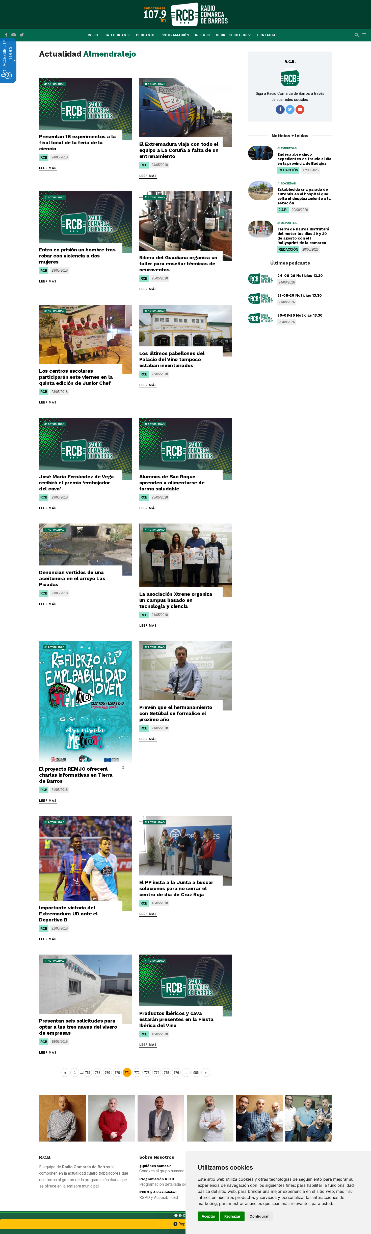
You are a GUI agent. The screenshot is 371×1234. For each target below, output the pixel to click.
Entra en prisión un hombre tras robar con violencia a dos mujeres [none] (77, 256)
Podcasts (145, 35)
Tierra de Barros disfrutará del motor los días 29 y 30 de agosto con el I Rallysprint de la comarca (303, 236)
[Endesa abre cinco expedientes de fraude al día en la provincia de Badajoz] (260, 153)
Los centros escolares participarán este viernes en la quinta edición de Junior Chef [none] (76, 377)
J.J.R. (283, 210)
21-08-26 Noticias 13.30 (299, 295)
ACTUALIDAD (55, 84)
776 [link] (176, 1073)
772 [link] (137, 1073)
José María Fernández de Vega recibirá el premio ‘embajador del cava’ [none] (76, 482)
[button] (357, 35)
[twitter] (290, 109)
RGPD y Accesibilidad (157, 1192)
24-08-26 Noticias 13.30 (300, 275)
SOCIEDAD (288, 183)
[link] (186, 1072)
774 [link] (156, 1073)
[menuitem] (93, 35)
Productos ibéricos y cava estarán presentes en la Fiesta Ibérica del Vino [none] (176, 1019)
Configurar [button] (259, 1216)
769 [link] (107, 1073)
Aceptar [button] (208, 1216)
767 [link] (87, 1073)
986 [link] (196, 1073)
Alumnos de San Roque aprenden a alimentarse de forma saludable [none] (172, 482)
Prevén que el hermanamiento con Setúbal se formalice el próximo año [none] (175, 713)
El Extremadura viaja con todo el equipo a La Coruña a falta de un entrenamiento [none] (179, 150)
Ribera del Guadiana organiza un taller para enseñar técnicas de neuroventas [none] (178, 263)
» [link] (206, 1073)
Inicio (93, 35)
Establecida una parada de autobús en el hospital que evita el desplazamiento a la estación (304, 196)
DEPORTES (288, 222)
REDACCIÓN (288, 170)
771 (127, 1073)
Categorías (115, 35)
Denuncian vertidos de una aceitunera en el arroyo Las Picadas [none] (72, 578)
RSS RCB (202, 35)
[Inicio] (199, 14)
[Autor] (290, 78)
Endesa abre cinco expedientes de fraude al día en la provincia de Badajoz (304, 159)
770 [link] (117, 1073)
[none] (85, 108)
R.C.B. (290, 61)
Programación (175, 35)
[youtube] (13, 35)
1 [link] (75, 1073)
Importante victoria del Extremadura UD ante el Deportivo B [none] (68, 914)
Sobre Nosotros (232, 35)
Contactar (267, 35)
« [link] (65, 1073)
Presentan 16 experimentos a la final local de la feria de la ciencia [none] (77, 142)
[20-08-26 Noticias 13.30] (260, 318)
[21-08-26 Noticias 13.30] (260, 298)
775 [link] (166, 1073)
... (81, 1072)
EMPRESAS (288, 148)
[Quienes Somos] (62, 1118)
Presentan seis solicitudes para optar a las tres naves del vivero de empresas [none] (78, 1027)
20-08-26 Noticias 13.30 (300, 315)
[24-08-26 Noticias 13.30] (260, 278)
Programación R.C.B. (157, 1179)
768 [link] (97, 1073)
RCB (43, 157)
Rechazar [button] (232, 1216)
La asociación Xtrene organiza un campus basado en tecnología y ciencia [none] (175, 600)
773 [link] (146, 1073)
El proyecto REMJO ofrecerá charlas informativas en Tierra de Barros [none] (76, 775)
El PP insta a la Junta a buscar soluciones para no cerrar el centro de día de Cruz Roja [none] (176, 888)
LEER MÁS (48, 168)
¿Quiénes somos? (155, 1166)
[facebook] (6, 35)
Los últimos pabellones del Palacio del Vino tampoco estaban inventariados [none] (171, 359)
